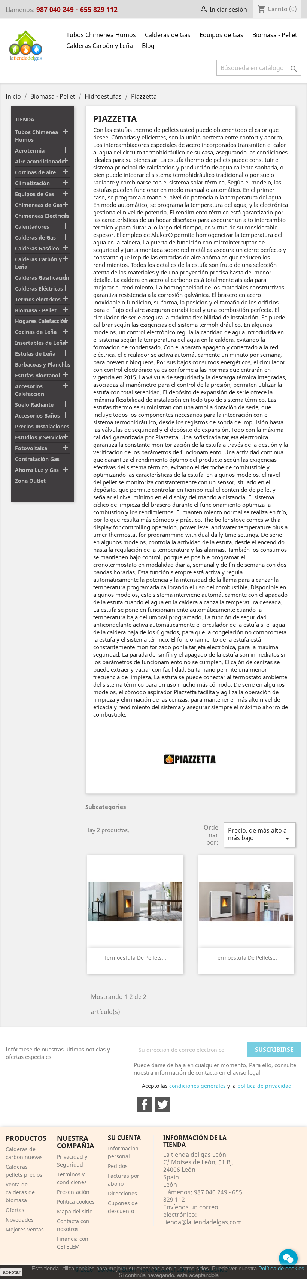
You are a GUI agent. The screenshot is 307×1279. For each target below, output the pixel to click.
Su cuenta (124, 1138)
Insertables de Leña (40, 342)
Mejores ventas (25, 1229)
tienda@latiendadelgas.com (202, 1222)
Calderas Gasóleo (37, 248)
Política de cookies (281, 1268)
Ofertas (15, 1209)
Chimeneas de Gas (38, 204)
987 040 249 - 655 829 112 (77, 9)
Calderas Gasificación (42, 277)
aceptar (12, 1272)
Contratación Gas (37, 459)
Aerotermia (30, 150)
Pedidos (118, 1166)
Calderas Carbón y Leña (99, 46)
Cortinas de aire (35, 172)
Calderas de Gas (168, 35)
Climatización (32, 183)
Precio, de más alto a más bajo (260, 834)
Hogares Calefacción (41, 321)
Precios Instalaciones (42, 426)
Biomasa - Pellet (274, 35)
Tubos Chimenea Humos (101, 35)
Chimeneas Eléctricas (42, 215)
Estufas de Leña (35, 353)
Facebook (144, 1104)
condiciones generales (197, 1085)
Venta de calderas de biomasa (20, 1192)
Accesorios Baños (37, 415)
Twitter (162, 1104)
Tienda (24, 119)
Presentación (73, 1191)
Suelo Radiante (34, 404)
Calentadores (32, 226)
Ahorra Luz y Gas (37, 469)
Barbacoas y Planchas (42, 364)
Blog (148, 46)
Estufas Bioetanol (37, 375)
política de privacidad (264, 1085)
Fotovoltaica (31, 448)
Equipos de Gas (221, 35)
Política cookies (76, 1201)
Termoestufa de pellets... (135, 957)
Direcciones (122, 1193)
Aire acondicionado (40, 161)
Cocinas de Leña (36, 331)
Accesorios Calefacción (29, 390)
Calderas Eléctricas (39, 288)
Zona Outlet (30, 480)
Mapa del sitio (74, 1211)
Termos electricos (38, 299)
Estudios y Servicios (40, 437)
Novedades (20, 1219)
